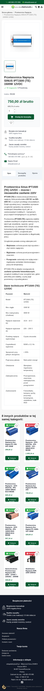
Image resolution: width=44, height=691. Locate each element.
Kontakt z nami (7, 642)
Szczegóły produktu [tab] (22, 174)
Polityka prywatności (9, 639)
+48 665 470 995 (20, 157)
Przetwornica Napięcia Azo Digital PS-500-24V (31, 487)
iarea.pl (25, 688)
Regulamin (5, 636)
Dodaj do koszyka (21, 117)
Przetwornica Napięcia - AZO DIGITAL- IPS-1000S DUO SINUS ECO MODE (11, 530)
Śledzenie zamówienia (9, 651)
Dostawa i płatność (8, 633)
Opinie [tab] (35, 173)
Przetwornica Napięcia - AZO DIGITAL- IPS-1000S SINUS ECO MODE (11, 488)
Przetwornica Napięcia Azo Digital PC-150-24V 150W (11, 443)
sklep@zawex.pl (14, 164)
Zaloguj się (5, 653)
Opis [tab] (9, 173)
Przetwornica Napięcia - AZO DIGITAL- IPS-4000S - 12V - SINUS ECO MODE (31, 445)
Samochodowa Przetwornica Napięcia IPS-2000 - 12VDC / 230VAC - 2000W (11, 573)
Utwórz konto (6, 655)
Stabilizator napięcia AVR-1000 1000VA (31, 571)
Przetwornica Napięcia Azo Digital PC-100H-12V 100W (32, 528)
